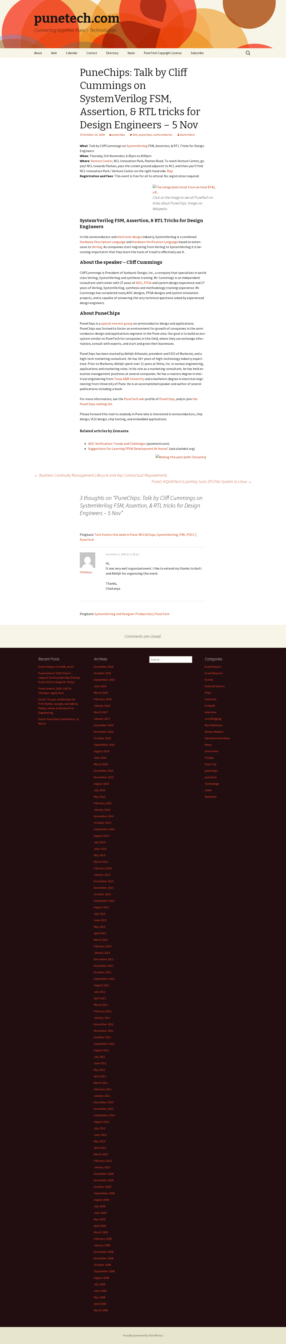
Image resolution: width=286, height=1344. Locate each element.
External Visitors (215, 686)
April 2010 (100, 1148)
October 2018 (102, 673)
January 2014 (102, 875)
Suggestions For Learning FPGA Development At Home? (128, 448)
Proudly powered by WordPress (143, 1335)
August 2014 (101, 836)
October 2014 (102, 823)
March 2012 (101, 1005)
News (208, 745)
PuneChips (167, 399)
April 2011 (100, 1076)
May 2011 (99, 1070)
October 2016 (102, 738)
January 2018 (102, 706)
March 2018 (101, 693)
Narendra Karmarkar (217, 738)
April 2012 (100, 998)
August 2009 (101, 1200)
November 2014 (103, 816)
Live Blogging (213, 719)
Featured (210, 699)
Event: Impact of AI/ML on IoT (56, 667)
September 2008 (104, 1271)
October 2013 (102, 894)
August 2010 (101, 1122)
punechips (118, 135)
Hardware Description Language (103, 242)
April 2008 (100, 1304)
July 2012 (99, 992)
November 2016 (103, 732)
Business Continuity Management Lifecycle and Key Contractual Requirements (100, 475)
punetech (211, 777)
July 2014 (99, 842)
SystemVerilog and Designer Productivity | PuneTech (131, 614)
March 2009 (101, 1232)
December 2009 (103, 1174)
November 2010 (103, 1109)
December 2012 (103, 959)
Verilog (97, 247)
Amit (54, 53)
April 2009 (100, 1226)
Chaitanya (86, 572)
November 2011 (103, 1031)
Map (170, 171)
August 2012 (101, 985)
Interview (210, 712)
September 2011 (104, 1044)
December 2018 (103, 667)
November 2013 (103, 888)
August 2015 (101, 784)
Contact (91, 53)
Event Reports (214, 673)
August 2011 (101, 1050)
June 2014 (100, 849)
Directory (112, 53)
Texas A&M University (129, 379)
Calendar (71, 53)
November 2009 (103, 1180)
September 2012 (104, 979)
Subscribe (197, 53)
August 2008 (101, 1278)
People (209, 758)
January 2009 (102, 1245)
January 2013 (102, 953)
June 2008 (100, 1291)
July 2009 (99, 1206)
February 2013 (103, 946)
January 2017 (102, 719)
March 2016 (101, 764)
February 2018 (103, 699)
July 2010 (99, 1128)
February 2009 (103, 1239)
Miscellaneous (214, 725)
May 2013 (99, 927)
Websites (211, 797)
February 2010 (103, 1161)
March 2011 (101, 1083)
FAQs (208, 693)
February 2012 (103, 1011)
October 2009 (102, 1187)
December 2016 (103, 725)
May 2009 (99, 1219)
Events (209, 680)
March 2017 (101, 712)
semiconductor (163, 135)
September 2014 (104, 829)
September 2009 (104, 1193)
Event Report (213, 667)
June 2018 (100, 686)
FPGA (148, 283)
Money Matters (214, 732)
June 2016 (100, 758)
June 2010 (100, 1135)
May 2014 (99, 855)
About (38, 53)
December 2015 (103, 771)
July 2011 (99, 1057)
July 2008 (99, 1284)
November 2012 (103, 966)
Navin (131, 53)
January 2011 (102, 1096)
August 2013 (101, 907)
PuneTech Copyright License (163, 53)
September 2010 (104, 1115)
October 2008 (102, 1265)
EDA (135, 135)
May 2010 (99, 1141)
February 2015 (103, 803)
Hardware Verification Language (155, 242)
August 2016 (101, 751)
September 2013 (104, 901)
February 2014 (103, 868)
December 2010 (103, 1102)
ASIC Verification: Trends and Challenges (117, 443)
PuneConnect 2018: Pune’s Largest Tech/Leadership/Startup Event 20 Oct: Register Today (59, 677)
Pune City (210, 764)
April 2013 (100, 933)
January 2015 (102, 810)
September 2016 (104, 745)
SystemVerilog (137, 146)
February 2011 (103, 1089)
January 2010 (102, 1167)
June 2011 (100, 1063)
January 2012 (102, 1018)
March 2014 (101, 862)
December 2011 (103, 1024)
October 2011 (102, 1037)
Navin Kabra (187, 135)
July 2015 (99, 790)
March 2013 (101, 940)
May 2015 (99, 797)
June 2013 (100, 920)
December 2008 (103, 1252)
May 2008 (99, 1297)
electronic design (129, 237)
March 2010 (101, 1154)
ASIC (139, 283)
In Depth (210, 706)
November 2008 (103, 1258)
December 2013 (103, 881)
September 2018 (104, 680)
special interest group (117, 323)
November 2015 (103, 777)
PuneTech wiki (134, 399)
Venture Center (101, 161)
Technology (212, 784)
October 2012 (102, 972)
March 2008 (101, 1310)
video (208, 790)
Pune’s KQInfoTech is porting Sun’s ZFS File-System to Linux (202, 481)
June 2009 (100, 1213)
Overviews (211, 751)
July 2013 (99, 914)
